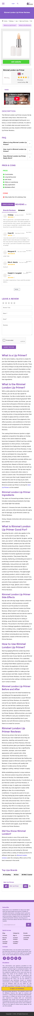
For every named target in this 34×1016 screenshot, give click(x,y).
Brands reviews (9, 210)
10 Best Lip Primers (17, 988)
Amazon (21, 210)
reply (29, 214)
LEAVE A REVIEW (8, 204)
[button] (17, 143)
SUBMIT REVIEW (9, 347)
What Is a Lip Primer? (10, 25)
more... (17, 289)
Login (13, 3)
